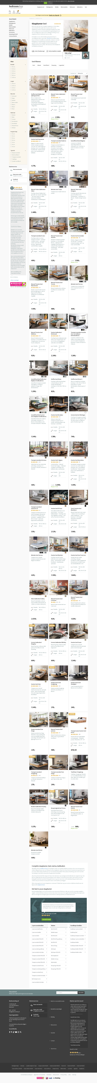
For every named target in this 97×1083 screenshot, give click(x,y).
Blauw (13, 107)
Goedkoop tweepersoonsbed (77, 936)
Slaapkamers (12, 21)
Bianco (13, 104)
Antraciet (14, 96)
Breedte (12, 65)
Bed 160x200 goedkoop (56, 939)
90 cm (13, 67)
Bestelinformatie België (56, 1009)
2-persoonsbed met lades (38, 952)
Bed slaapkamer (54, 956)
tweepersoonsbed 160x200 (43, 1066)
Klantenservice (13, 167)
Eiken (13, 117)
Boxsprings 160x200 (56, 966)
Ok (46, 3)
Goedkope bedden (74, 942)
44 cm (13, 146)
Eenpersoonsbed (16, 153)
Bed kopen (53, 949)
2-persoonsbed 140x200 (37, 939)
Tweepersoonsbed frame (38, 966)
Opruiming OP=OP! (13, 34)
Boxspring (54, 65)
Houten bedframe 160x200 (17, 1068)
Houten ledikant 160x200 (28, 1068)
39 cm (13, 138)
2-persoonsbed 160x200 (37, 942)
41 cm (13, 142)
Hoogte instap (14, 132)
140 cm (13, 71)
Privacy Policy (64, 1075)
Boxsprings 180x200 (56, 969)
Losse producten (13, 36)
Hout (34, 65)
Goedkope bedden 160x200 (76, 946)
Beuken (13, 100)
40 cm (13, 140)
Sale (86, 7)
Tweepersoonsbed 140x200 (38, 956)
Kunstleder (14, 123)
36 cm (13, 136)
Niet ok (50, 3)
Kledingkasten (49, 7)
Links (69, 1075)
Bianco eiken (15, 102)
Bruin (13, 109)
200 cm (14, 77)
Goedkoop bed (73, 932)
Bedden (57, 7)
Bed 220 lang (54, 946)
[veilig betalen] (53, 1078)
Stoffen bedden (63, 1068)
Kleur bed (13, 94)
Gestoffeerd (46, 65)
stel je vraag (15, 180)
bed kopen (22, 1066)
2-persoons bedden (36, 932)
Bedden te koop (54, 959)
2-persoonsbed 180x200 (37, 946)
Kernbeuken (15, 121)
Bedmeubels (54, 962)
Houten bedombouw (38, 1068)
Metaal (13, 128)
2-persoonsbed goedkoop (38, 949)
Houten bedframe (47, 1068)
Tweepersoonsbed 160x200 (38, 959)
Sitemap (74, 1075)
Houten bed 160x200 (71, 1066)
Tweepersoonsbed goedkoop (39, 969)
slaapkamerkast (41, 885)
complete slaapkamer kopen (31, 1066)
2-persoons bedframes (37, 929)
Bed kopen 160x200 (55, 952)
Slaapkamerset (40, 7)
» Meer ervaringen (14, 280)
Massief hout (15, 125)
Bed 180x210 (54, 942)
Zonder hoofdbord (16, 161)
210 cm (13, 88)
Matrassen (72, 7)
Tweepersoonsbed (16, 157)
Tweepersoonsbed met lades (38, 976)
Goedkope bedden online (76, 952)
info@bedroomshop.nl (17, 175)
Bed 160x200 (54, 936)
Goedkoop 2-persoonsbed (76, 929)
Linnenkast (70, 1068)
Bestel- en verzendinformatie (57, 1001)
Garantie (53, 1033)
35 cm (13, 134)
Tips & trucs (53, 1049)
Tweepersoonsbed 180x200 (38, 962)
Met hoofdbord (15, 155)
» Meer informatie (70, 1)
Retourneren (54, 1025)
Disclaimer (49, 1075)
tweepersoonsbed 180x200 (55, 1066)
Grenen (13, 119)
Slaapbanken (81, 1068)
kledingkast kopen (15, 1066)
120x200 (49, 38)
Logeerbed (61, 65)
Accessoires (12, 32)
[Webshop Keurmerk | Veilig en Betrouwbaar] (18, 284)
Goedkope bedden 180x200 (76, 949)
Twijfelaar (14, 159)
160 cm (13, 73)
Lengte (12, 81)
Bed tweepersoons (36, 979)
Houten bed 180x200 (80, 1066)
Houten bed (63, 1066)
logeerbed (75, 1068)
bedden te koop (44, 869)
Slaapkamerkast (56, 1068)
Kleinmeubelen (64, 7)
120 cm (13, 69)
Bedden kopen (54, 932)
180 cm (13, 75)
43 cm (13, 144)
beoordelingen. (80, 1055)
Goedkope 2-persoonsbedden (77, 939)
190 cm (13, 83)
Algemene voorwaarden (39, 1075)
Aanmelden (81, 993)
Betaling (53, 1017)
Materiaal (13, 113)
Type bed (13, 151)
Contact (53, 1041)
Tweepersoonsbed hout (37, 972)
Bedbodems (80, 7)
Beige (13, 98)
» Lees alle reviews (46, 919)
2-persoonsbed (35, 936)
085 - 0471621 (12, 1010)
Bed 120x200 (54, 929)
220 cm (14, 90)
